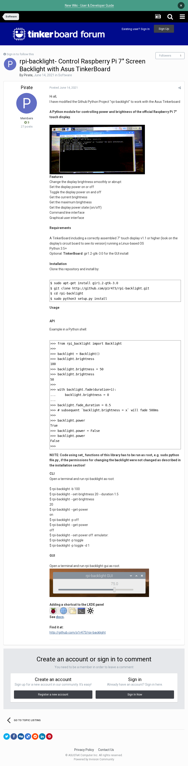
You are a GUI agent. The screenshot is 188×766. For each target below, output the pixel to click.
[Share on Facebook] (14, 736)
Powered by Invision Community (94, 759)
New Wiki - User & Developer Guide (89, 5)
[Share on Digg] (21, 736)
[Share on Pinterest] (49, 736)
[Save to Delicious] (28, 736)
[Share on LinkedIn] (42, 736)
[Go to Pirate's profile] (10, 64)
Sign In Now (134, 694)
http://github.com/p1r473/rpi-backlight (78, 632)
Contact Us (106, 750)
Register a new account (53, 694)
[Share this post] (179, 88)
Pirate (28, 75)
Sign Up (164, 28)
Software (65, 75)
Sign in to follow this (20, 54)
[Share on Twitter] (6, 736)
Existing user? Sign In (136, 29)
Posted (64, 87)
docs (60, 617)
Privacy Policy (84, 750)
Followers (165, 55)
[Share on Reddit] (35, 736)
